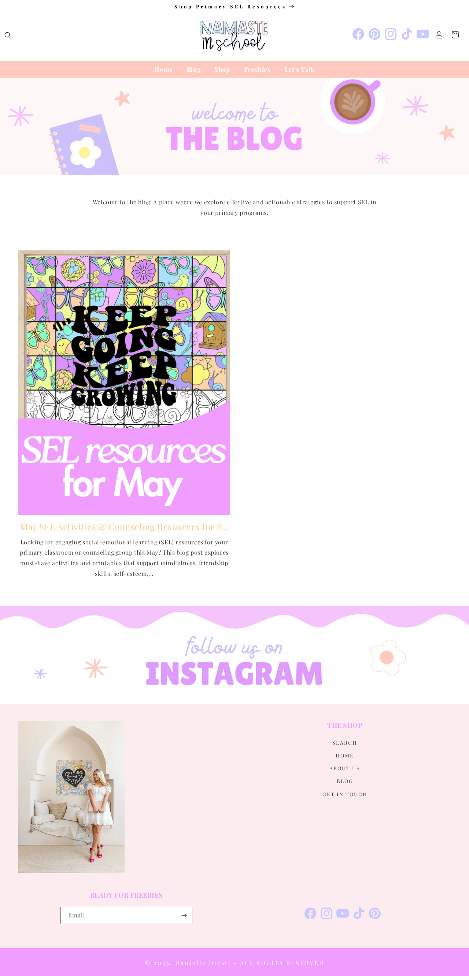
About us (344, 768)
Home (345, 755)
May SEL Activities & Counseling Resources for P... (124, 526)
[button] (8, 35)
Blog (345, 781)
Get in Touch (345, 793)
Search (344, 742)
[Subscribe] (184, 915)
